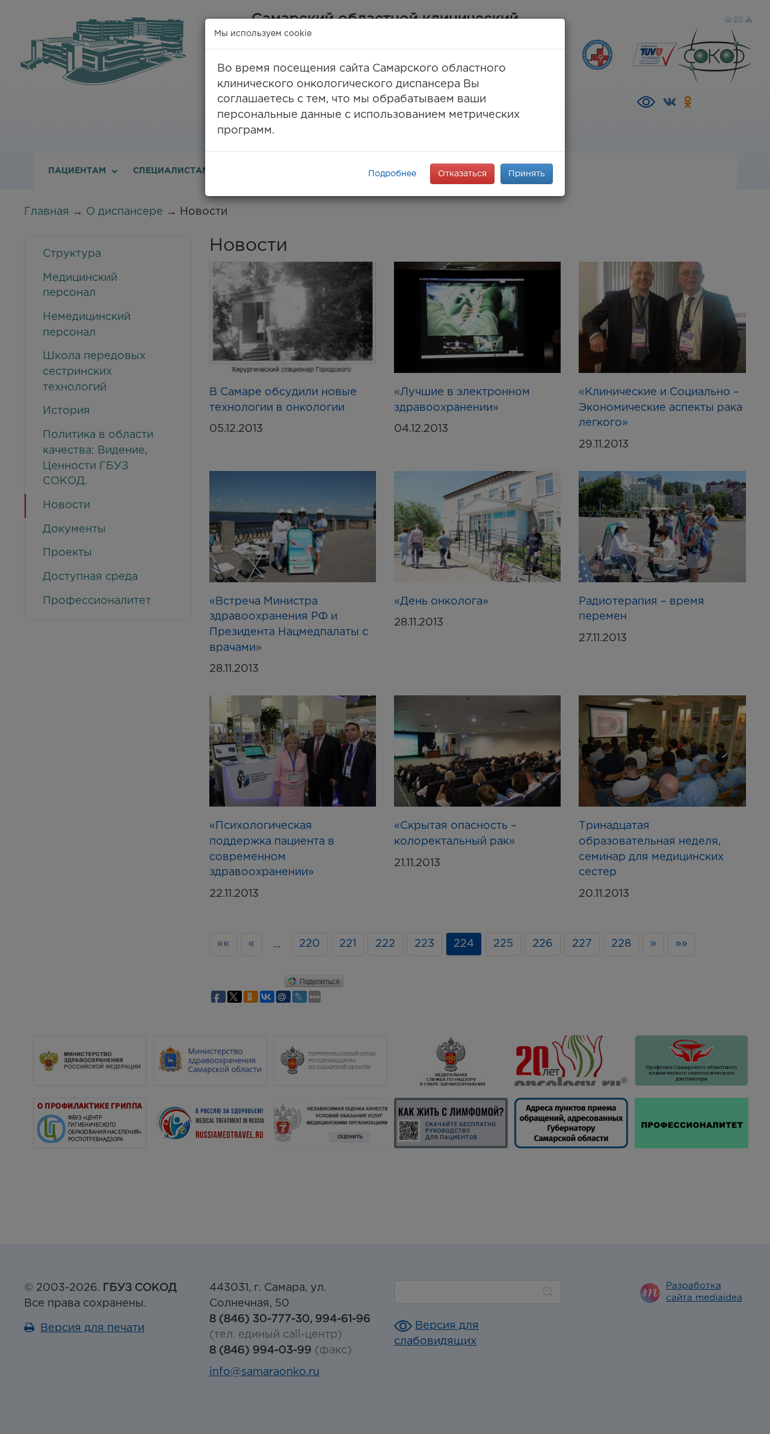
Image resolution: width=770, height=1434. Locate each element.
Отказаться (462, 173)
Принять (526, 173)
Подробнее (392, 173)
